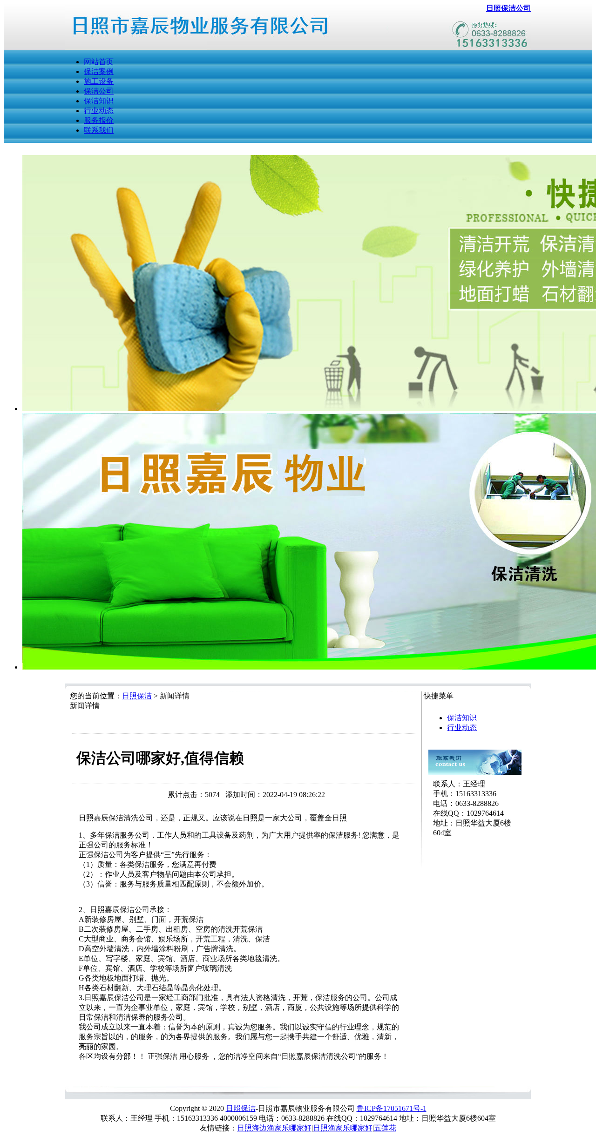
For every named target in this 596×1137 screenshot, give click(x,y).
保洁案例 (99, 71)
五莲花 (385, 1128)
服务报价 (99, 120)
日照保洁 (137, 696)
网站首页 (99, 62)
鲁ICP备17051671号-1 (392, 1108)
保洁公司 (99, 91)
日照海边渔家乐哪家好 (274, 1128)
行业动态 (99, 111)
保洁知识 (99, 101)
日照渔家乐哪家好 (342, 1128)
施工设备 (99, 81)
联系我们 (99, 130)
